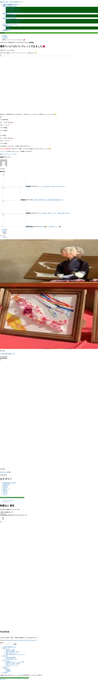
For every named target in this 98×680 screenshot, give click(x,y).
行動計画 (5, 487)
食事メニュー (29, 226)
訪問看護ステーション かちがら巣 (15, 19)
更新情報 (5, 672)
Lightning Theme (17, 640)
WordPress (8, 640)
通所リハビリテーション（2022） (8, 154)
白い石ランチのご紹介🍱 (5, 472)
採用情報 (8, 28)
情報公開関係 (6, 484)
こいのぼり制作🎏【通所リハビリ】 (7, 353)
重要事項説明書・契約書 (9, 482)
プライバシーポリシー (8, 500)
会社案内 (5, 668)
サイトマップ (6, 501)
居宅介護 (5, 656)
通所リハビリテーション (12, 10)
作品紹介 (5, 490)
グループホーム (7, 666)
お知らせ (31, 42)
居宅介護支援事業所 (11, 15)
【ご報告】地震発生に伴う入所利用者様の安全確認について (48, 199)
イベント (5, 494)
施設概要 (8, 27)
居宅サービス (6, 660)
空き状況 (28, 186)
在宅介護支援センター (11, 16)
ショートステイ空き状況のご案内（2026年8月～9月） (51, 186)
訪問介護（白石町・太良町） (13, 21)
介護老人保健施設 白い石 (13, 9)
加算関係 (5, 485)
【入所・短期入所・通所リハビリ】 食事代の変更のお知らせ (54, 213)
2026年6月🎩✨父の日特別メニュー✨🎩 (50, 226)
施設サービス (6, 648)
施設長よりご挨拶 (10, 7)
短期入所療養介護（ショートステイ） (15, 12)
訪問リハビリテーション (12, 22)
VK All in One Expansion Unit (30, 640)
